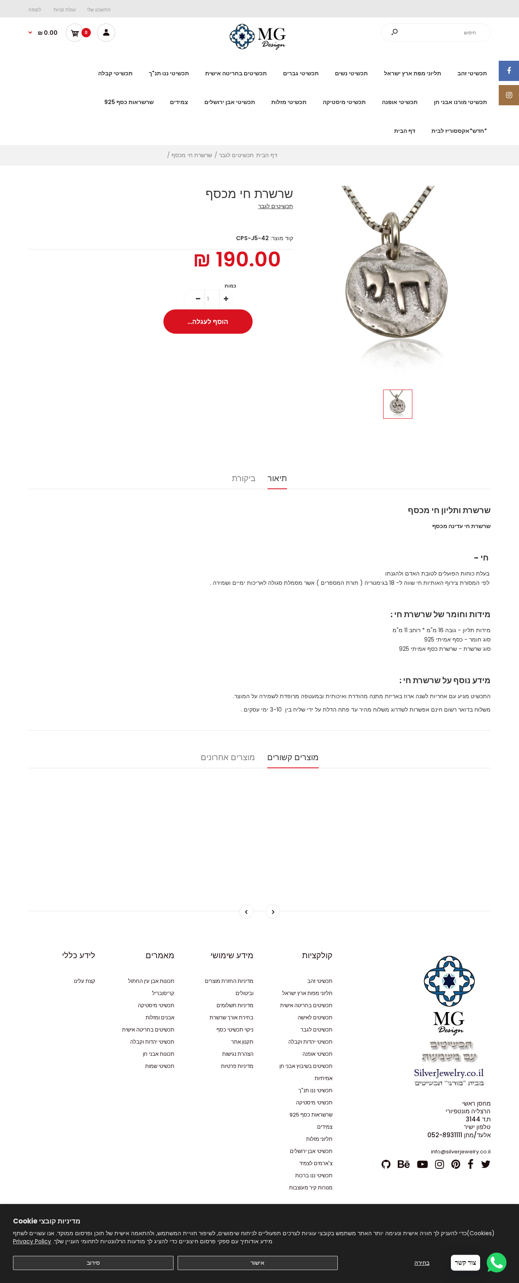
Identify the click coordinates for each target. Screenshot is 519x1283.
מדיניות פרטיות (237, 1066)
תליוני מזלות (319, 1139)
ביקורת (243, 478)
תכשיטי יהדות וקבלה (310, 1042)
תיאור (277, 478)
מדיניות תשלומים (235, 1005)
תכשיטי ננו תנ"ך (315, 1090)
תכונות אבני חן (158, 1054)
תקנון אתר (242, 1042)
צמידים (324, 1127)
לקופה (34, 9)
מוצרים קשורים (293, 757)
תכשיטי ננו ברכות (313, 1175)
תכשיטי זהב (319, 981)
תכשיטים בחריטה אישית (306, 1005)
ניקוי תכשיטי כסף (235, 1030)
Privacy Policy (32, 1241)
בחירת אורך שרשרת (231, 1017)
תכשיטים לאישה (315, 1017)
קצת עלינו (84, 981)
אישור (257, 1263)
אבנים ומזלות (160, 1017)
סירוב (93, 1263)
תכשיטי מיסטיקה (314, 1102)
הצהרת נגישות (237, 1054)
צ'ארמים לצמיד (315, 1163)
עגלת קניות (65, 9)
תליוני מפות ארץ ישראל (307, 993)
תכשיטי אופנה (317, 1054)
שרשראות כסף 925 (311, 1115)
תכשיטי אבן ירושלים (311, 1151)
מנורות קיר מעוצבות (310, 1187)
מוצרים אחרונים (228, 757)
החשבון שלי (99, 9)
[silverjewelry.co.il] (259, 48)
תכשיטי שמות (159, 1066)
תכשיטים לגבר (275, 206)
